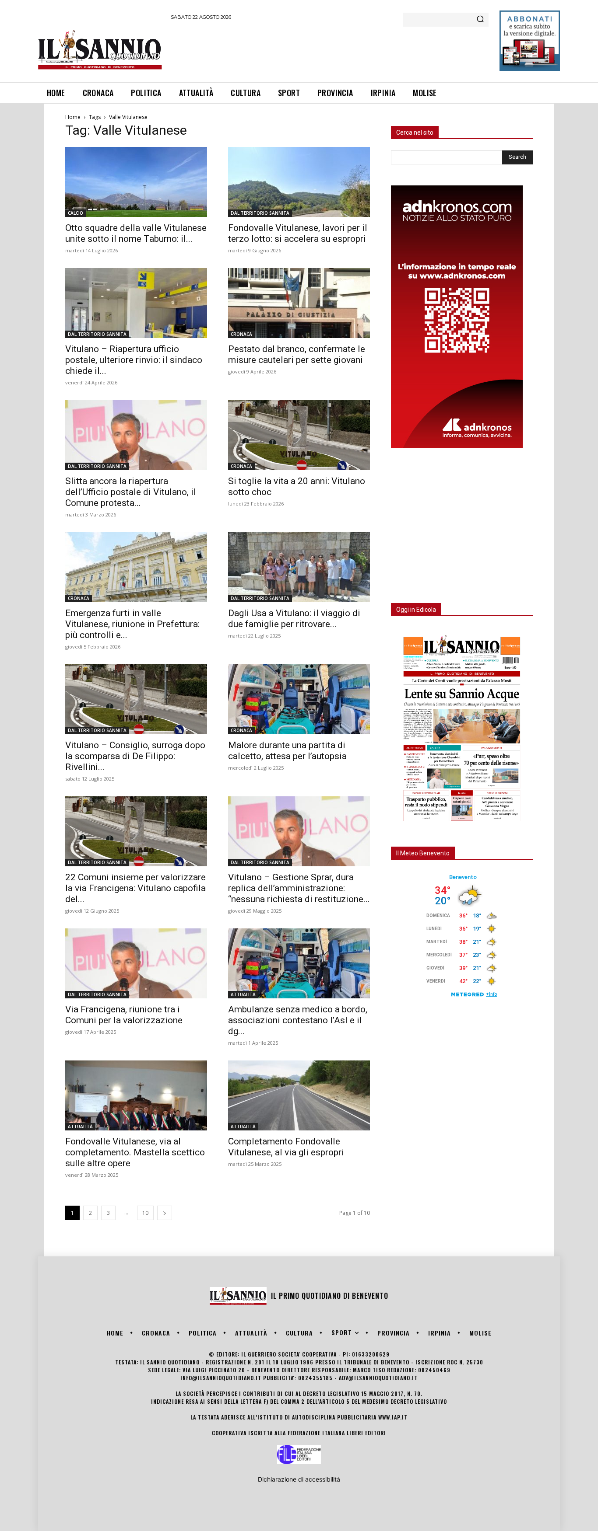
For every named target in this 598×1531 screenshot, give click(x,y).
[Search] (480, 20)
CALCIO (75, 213)
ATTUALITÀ (243, 994)
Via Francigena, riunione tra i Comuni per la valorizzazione (124, 1014)
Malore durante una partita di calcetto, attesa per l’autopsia (287, 750)
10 (145, 1213)
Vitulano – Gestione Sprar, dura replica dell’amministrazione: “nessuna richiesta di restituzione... (299, 888)
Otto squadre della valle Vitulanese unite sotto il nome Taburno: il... (136, 233)
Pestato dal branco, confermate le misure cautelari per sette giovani (296, 354)
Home (73, 117)
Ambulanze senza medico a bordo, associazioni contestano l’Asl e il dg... (297, 1020)
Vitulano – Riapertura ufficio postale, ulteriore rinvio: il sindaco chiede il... (133, 360)
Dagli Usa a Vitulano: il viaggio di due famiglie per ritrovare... (294, 618)
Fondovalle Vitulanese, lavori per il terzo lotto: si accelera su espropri (297, 233)
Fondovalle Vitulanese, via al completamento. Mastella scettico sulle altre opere (135, 1152)
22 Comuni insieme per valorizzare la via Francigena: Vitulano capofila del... (135, 888)
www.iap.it (393, 1417)
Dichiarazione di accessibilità (299, 1479)
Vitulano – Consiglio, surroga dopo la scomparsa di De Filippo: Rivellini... (135, 756)
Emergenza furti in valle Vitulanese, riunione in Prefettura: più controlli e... (132, 624)
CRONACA (241, 334)
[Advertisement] (330, 50)
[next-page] (164, 1213)
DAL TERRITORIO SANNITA (260, 213)
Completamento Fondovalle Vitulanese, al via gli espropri (286, 1147)
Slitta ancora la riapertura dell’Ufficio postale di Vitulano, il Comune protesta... (130, 492)
